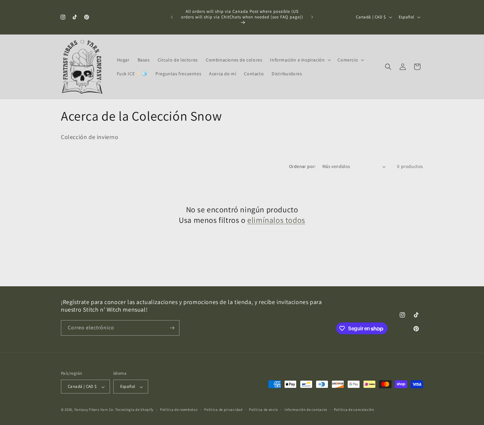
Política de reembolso (179, 409)
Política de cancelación (354, 409)
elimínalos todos (276, 220)
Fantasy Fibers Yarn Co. (94, 410)
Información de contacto (305, 409)
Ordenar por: (302, 166)
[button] (300, 60)
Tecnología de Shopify (134, 410)
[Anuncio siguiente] (312, 17)
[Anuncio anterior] (172, 17)
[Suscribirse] (172, 328)
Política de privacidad (223, 409)
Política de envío (263, 409)
